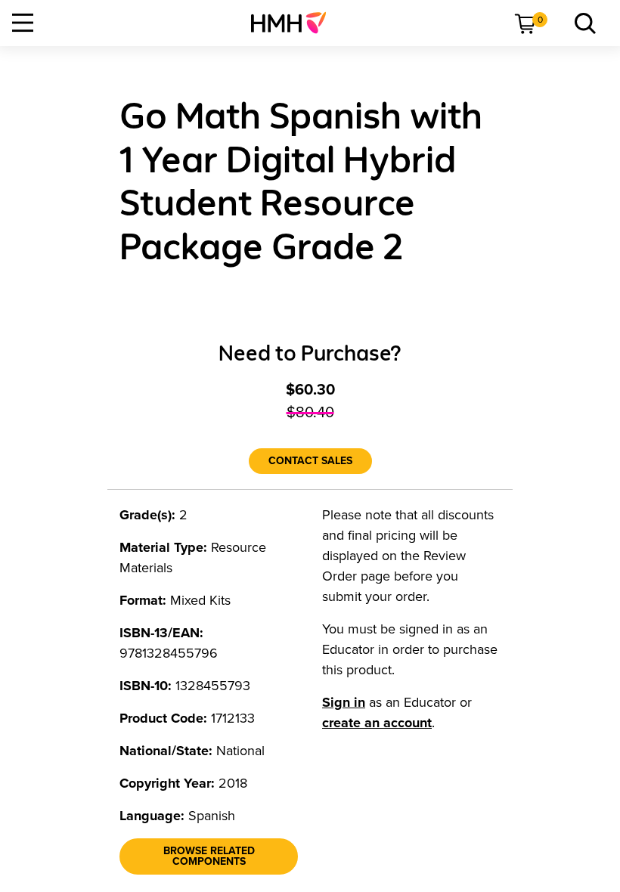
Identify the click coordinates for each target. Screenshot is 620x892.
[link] (294, 23)
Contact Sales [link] (310, 460)
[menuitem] (294, 22)
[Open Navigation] (22, 22)
